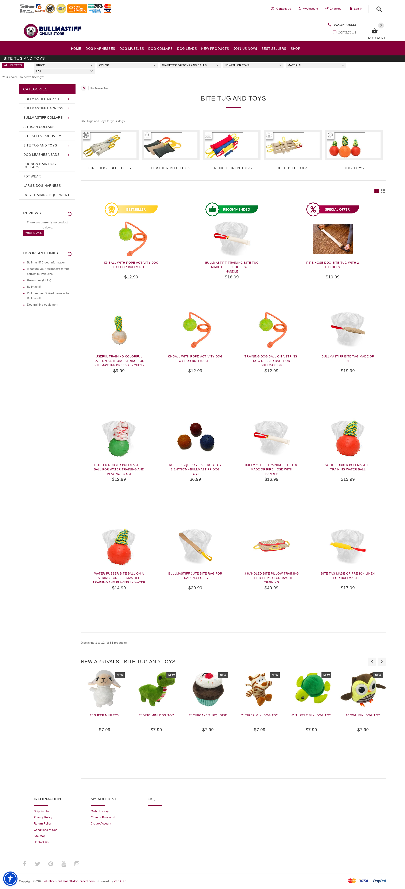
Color (104, 65)
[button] (378, 10)
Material (295, 65)
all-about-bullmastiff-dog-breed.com (69, 881)
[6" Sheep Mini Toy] (104, 689)
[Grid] (376, 191)
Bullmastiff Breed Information (46, 262)
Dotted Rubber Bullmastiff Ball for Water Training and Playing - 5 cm (119, 469)
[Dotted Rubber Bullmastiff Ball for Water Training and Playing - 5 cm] (118, 438)
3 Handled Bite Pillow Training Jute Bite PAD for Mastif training (271, 578)
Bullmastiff (34, 286)
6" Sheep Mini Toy (104, 715)
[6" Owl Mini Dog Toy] (363, 689)
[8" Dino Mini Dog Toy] (156, 689)
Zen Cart (120, 881)
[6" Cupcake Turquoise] (208, 689)
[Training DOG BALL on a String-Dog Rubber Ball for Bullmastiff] (271, 330)
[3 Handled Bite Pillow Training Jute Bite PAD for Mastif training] (271, 547)
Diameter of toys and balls (184, 65)
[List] (383, 191)
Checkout (336, 8)
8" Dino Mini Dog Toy (156, 715)
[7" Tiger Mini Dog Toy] (259, 689)
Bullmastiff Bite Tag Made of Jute (348, 359)
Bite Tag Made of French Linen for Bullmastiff (348, 576)
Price (40, 65)
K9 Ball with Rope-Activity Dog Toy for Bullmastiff (131, 265)
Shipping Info (42, 811)
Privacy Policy (43, 817)
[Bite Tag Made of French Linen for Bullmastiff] (347, 547)
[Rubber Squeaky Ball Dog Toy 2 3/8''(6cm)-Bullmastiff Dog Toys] (195, 438)
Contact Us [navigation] (283, 8)
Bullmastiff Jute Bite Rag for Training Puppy (195, 576)
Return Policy (42, 823)
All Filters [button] (13, 65)
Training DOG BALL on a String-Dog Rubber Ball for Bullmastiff (271, 361)
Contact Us (347, 32)
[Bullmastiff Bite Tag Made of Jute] (347, 330)
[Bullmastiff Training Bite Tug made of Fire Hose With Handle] (271, 438)
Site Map (40, 836)
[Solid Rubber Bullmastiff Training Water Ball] (347, 438)
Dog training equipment (42, 304)
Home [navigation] (83, 88)
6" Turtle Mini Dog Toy (311, 715)
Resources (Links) (39, 280)
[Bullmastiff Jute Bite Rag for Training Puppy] (195, 547)
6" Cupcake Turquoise (208, 715)
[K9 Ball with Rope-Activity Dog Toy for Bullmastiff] (195, 330)
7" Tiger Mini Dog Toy (259, 715)
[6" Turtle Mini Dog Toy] (311, 689)
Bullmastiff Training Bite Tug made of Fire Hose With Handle (232, 267)
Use (39, 71)
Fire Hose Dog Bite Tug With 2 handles (332, 265)
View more (33, 232)
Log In (358, 8)
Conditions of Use (45, 829)
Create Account (101, 823)
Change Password (103, 817)
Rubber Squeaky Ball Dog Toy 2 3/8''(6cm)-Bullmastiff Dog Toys (195, 469)
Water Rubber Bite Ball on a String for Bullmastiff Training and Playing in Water (119, 578)
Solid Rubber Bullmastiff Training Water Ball (348, 467)
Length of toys (237, 65)
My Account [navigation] (310, 8)
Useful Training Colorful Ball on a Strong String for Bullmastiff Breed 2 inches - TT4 (119, 361)
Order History (100, 811)
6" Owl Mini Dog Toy (363, 715)
